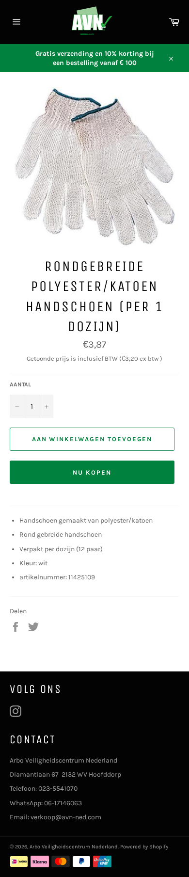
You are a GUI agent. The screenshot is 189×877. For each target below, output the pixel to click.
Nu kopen (92, 472)
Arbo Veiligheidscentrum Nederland (74, 847)
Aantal (20, 384)
